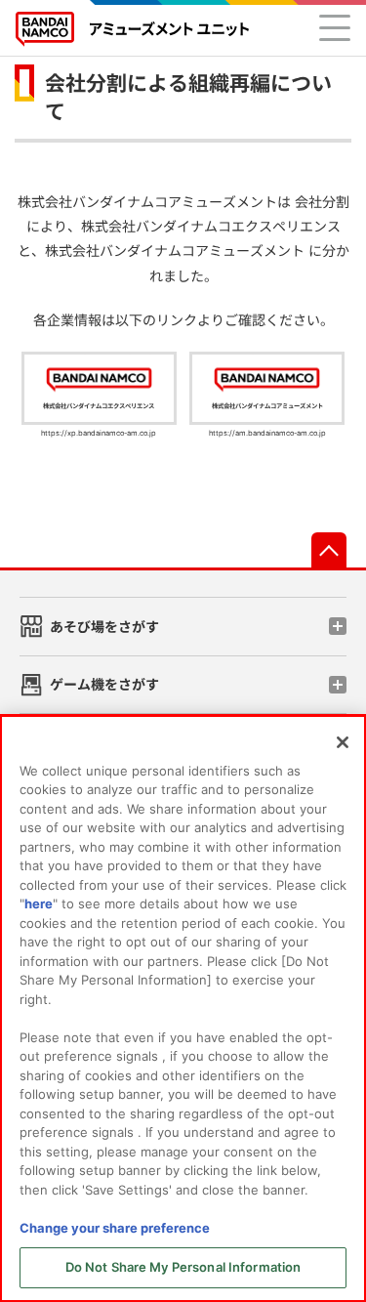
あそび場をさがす (104, 626)
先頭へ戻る (328, 549)
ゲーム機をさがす (104, 684)
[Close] (342, 742)
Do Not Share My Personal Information (183, 1267)
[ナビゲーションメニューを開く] (334, 27)
